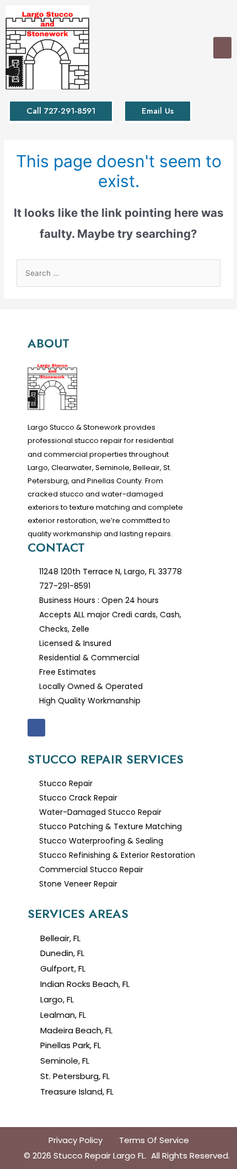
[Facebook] (36, 727)
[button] (222, 47)
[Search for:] (118, 273)
